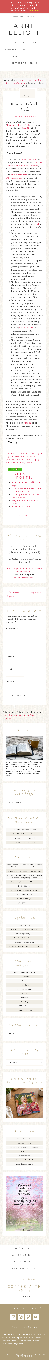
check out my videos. (24, 577)
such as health (26, 327)
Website (10, 681)
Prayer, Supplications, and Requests (24, 882)
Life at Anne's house (24, 116)
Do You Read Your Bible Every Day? (24, 890)
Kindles (27, 422)
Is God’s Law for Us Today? (24, 842)
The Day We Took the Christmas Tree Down (24, 946)
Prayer (24, 993)
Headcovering (24, 925)
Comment (12, 628)
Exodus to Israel (10, 1340)
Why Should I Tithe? (24, 886)
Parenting (24, 1002)
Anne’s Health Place (26, 1334)
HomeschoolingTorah (13, 1343)
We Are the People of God (24, 838)
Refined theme (34, 1354)
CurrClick (26, 128)
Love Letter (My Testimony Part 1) (24, 830)
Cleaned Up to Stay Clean (24, 942)
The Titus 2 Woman (24, 989)
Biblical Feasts (24, 1006)
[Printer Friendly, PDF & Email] (15, 469)
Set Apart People (24, 1143)
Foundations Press (29, 1340)
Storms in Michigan (24, 899)
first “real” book (29, 159)
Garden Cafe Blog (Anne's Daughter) (24, 1147)
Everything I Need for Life (24, 903)
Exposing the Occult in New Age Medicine (24, 871)
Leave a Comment (24, 515)
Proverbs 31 (24, 985)
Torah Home (24, 1151)
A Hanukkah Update (24, 894)
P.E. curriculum (14, 177)
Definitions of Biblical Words (24, 972)
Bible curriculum (18, 174)
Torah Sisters (24, 1156)
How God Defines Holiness (24, 938)
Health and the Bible (24, 1010)
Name (10, 656)
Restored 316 (24, 1356)
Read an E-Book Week (18, 125)
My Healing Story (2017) (24, 934)
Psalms (24, 981)
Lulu (38, 224)
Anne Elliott (24, 29)
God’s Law (24, 977)
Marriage (24, 997)
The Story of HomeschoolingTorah (24, 929)
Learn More (24, 1297)
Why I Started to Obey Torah (24, 834)
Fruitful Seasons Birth (24, 1164)
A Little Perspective (24, 1139)
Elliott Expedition (18, 1337)
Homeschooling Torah (24, 1160)
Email (10, 669)
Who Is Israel (35, 1337)
